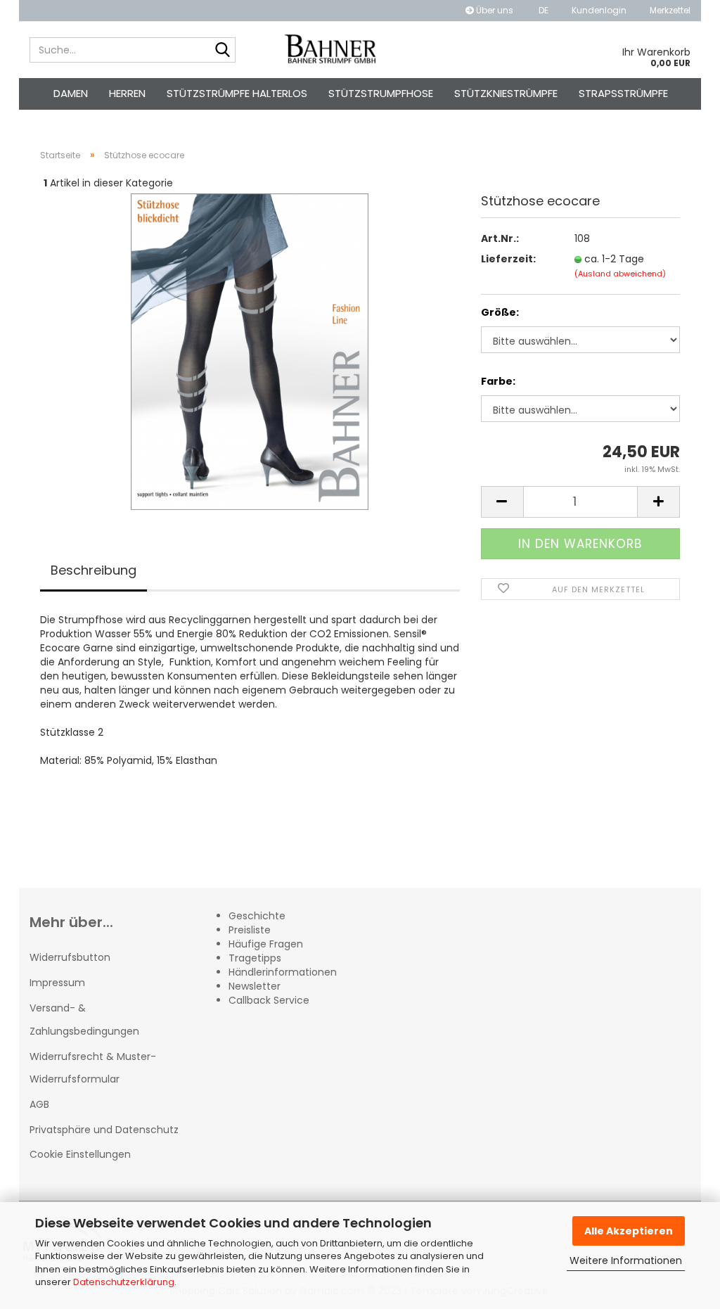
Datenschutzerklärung (123, 1282)
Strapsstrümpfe (623, 93)
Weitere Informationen (626, 1260)
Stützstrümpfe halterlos (237, 93)
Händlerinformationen (283, 972)
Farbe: (498, 381)
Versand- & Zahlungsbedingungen (84, 1019)
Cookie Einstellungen (80, 1154)
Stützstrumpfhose (380, 93)
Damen (70, 93)
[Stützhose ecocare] (249, 351)
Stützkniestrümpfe (506, 93)
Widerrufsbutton (70, 957)
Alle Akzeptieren (628, 1231)
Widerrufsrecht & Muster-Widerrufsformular (93, 1067)
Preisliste (250, 930)
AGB (39, 1104)
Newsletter (255, 986)
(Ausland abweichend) (620, 273)
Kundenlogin (598, 10)
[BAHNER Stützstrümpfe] (331, 50)
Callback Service (269, 1000)
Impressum (57, 983)
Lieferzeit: (508, 259)
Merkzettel (669, 10)
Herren (127, 93)
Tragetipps (255, 958)
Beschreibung (93, 570)
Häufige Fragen (266, 944)
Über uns (493, 10)
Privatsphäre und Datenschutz (104, 1130)
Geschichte (257, 916)
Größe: (500, 312)
